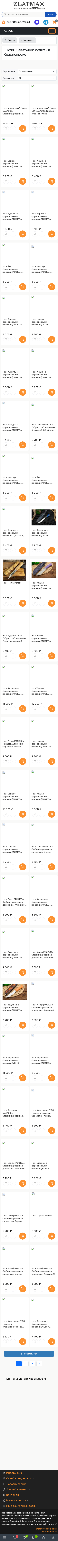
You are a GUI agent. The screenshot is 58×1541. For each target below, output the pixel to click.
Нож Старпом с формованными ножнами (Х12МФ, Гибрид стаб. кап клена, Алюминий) (43, 1166)
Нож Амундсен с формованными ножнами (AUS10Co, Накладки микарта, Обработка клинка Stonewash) (12, 691)
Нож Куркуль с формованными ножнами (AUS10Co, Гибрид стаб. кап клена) (15, 955)
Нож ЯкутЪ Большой (42, 1215)
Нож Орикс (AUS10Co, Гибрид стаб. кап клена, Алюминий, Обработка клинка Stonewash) (43, 427)
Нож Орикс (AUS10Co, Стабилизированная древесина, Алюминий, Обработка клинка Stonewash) (43, 955)
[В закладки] (6, 128)
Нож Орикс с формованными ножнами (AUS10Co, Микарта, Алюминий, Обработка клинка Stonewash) (13, 797)
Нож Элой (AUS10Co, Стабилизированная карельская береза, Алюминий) (13, 1271)
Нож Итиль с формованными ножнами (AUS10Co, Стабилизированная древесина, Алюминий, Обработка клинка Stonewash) (43, 797)
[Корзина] (14, 1537)
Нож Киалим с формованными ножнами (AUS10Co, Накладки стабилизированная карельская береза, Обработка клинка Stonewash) (42, 164)
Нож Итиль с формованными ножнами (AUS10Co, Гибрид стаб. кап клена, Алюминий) (43, 744)
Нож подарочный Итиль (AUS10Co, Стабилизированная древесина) (15, 111)
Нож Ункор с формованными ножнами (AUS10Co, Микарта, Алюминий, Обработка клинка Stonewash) (42, 691)
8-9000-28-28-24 (18, 22)
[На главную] (43, 1537)
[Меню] (51, 31)
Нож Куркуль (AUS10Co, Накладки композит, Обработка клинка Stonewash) (44, 1113)
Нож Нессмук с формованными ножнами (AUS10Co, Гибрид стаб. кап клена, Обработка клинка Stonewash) (14, 480)
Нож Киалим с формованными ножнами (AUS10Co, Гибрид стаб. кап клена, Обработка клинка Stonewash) (43, 375)
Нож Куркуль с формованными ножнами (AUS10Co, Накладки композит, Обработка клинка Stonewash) (13, 375)
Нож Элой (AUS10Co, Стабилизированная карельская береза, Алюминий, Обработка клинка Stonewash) (14, 1218)
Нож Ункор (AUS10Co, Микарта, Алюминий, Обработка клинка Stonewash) (13, 744)
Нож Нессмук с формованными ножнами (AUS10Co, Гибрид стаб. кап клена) (44, 269)
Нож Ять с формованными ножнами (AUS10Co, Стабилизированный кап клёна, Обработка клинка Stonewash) (13, 269)
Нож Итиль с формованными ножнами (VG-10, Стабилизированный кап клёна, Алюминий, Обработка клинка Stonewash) (42, 322)
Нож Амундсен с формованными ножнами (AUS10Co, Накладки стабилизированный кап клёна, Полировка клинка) (42, 1060)
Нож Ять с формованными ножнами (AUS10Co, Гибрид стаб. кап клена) (44, 480)
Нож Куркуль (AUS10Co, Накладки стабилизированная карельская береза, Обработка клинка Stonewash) (15, 1324)
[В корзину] (22, 128)
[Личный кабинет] (53, 1538)
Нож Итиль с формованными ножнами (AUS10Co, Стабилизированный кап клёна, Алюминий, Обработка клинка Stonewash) (42, 586)
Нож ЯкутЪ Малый (12, 583)
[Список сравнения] (33, 1537)
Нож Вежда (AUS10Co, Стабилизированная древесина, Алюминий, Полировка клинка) (14, 1166)
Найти (50, 14)
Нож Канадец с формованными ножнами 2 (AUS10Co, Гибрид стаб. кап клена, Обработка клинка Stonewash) (14, 533)
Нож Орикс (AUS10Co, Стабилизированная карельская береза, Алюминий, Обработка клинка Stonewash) (43, 849)
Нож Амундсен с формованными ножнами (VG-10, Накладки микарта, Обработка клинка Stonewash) (12, 1060)
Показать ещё (30, 1354)
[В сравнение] (13, 128)
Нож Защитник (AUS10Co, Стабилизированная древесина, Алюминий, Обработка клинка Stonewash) (14, 1113)
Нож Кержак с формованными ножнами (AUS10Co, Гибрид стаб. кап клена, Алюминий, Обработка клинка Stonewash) (43, 216)
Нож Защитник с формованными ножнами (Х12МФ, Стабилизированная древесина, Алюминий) (43, 1324)
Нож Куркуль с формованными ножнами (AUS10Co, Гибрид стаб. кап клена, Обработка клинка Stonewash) (14, 216)
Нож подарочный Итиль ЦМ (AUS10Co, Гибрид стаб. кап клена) (44, 111)
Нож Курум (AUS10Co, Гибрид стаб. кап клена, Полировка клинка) (14, 638)
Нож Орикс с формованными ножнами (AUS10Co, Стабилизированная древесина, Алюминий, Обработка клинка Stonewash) (14, 164)
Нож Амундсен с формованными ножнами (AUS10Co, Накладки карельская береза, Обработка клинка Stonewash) (42, 902)
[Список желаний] (24, 1537)
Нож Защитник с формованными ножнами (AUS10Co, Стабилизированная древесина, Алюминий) (14, 1007)
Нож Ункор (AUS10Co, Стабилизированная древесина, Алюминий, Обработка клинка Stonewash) (43, 1007)
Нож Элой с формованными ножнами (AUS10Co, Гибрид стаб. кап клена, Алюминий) (43, 638)
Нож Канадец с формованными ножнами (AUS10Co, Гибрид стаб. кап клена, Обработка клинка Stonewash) (14, 427)
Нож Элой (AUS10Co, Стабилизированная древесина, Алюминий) (43, 1271)
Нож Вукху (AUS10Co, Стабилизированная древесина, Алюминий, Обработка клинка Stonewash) (14, 902)
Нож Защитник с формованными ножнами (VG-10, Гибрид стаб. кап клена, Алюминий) (43, 533)
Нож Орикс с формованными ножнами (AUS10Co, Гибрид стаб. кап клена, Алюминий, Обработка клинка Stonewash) (14, 322)
